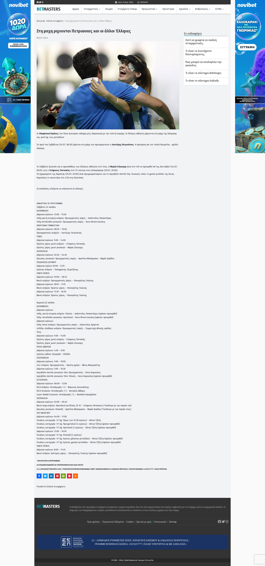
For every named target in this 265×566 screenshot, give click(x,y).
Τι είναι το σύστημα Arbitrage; (203, 73)
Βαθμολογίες (201, 9)
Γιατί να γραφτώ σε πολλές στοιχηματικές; (201, 41)
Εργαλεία (183, 9)
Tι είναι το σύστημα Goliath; (202, 80)
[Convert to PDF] (69, 476)
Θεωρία (109, 9)
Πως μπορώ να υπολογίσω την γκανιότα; (203, 63)
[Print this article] (63, 476)
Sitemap (173, 522)
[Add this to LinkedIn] (51, 476)
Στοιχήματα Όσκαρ (127, 9)
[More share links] (75, 476)
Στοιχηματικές (91, 9)
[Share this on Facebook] (39, 476)
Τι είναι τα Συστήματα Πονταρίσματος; (198, 52)
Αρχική (75, 9)
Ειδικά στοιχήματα (54, 21)
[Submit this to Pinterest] (57, 476)
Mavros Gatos (42, 38)
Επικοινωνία (160, 522)
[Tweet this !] (45, 476)
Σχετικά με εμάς (144, 522)
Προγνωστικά (148, 9)
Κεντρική (41, 21)
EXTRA (218, 9)
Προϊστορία (168, 9)
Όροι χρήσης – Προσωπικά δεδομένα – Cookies (110, 522)
